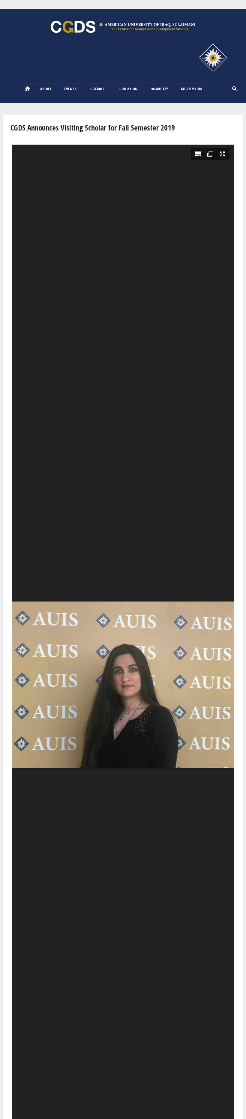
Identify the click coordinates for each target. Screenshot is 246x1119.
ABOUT (45, 89)
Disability (159, 89)
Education (128, 89)
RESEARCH (97, 89)
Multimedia (191, 89)
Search (234, 89)
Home (27, 88)
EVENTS (70, 89)
